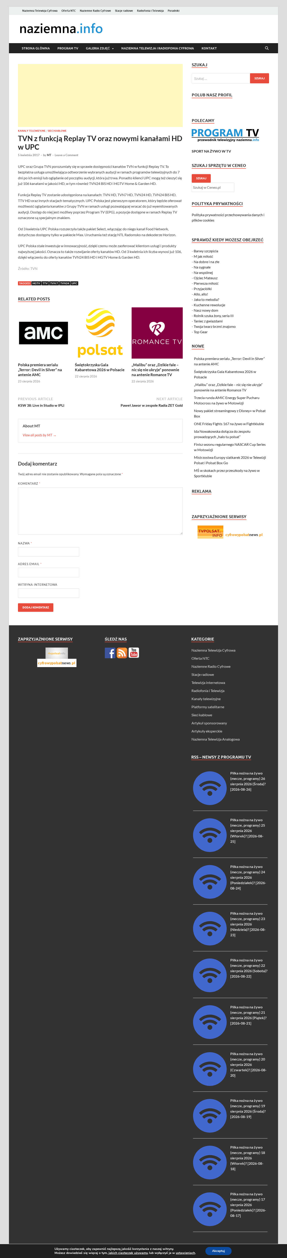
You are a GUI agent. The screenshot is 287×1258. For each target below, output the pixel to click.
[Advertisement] (100, 95)
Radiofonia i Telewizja (150, 10)
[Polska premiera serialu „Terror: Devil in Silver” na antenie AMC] (43, 334)
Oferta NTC (68, 10)
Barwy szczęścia (206, 251)
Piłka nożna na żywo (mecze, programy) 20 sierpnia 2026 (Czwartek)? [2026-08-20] (248, 1064)
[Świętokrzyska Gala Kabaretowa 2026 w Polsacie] (100, 334)
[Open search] (266, 48)
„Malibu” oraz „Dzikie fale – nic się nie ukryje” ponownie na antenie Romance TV (155, 369)
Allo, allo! (201, 294)
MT (49, 155)
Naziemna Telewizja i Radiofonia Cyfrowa (157, 48)
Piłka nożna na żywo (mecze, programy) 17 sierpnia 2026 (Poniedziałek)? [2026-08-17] (248, 1205)
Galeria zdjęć (98, 48)
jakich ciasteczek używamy (128, 1253)
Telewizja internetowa (208, 682)
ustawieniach (185, 1253)
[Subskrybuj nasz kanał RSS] (122, 653)
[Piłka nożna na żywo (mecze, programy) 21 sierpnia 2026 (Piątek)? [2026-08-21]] (210, 1037)
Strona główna (36, 48)
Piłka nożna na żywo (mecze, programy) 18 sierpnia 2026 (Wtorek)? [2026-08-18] (247, 1158)
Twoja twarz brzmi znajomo (215, 326)
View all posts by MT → (40, 435)
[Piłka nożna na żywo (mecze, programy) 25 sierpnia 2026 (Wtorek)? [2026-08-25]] (210, 850)
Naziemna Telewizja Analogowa (215, 739)
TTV (45, 283)
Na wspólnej (203, 272)
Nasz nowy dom (206, 310)
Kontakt (209, 48)
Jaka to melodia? (206, 299)
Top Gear (201, 332)
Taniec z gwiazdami (208, 321)
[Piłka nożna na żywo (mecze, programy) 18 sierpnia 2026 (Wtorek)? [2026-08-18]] (210, 1178)
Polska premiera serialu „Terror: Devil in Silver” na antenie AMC (40, 369)
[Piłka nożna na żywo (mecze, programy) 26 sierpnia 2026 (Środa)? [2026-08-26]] (210, 803)
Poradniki (173, 10)
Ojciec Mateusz (205, 278)
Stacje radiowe (124, 10)
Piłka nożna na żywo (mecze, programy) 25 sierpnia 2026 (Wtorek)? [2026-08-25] (247, 830)
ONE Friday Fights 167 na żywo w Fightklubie (229, 424)
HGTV (36, 283)
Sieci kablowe (57, 130)
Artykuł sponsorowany (209, 723)
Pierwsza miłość (206, 283)
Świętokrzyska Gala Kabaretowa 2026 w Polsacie (99, 367)
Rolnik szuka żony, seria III (214, 315)
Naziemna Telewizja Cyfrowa (39, 10)
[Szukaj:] (230, 78)
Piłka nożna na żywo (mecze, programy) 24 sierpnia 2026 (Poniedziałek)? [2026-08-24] (248, 877)
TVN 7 (54, 283)
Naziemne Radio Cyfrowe (95, 10)
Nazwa (25, 543)
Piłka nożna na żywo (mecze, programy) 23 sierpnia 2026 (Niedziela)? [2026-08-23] (248, 924)
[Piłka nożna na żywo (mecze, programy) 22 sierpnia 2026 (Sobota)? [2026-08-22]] (210, 991)
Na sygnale (202, 267)
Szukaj (201, 178)
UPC (74, 283)
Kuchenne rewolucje (209, 305)
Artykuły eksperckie (206, 731)
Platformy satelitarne (207, 707)
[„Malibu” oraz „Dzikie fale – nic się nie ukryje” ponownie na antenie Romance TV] (157, 334)
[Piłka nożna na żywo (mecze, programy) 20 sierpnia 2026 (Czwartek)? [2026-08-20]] (210, 1084)
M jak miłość (203, 256)
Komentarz (29, 483)
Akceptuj (218, 1251)
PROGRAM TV (67, 48)
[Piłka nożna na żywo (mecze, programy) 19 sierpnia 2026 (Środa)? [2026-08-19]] (210, 1131)
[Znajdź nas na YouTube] (133, 653)
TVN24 (64, 283)
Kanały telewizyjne (32, 130)
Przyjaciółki (203, 288)
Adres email (30, 564)
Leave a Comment (66, 155)
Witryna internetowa (37, 584)
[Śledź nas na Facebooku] (110, 653)
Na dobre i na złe (206, 262)
